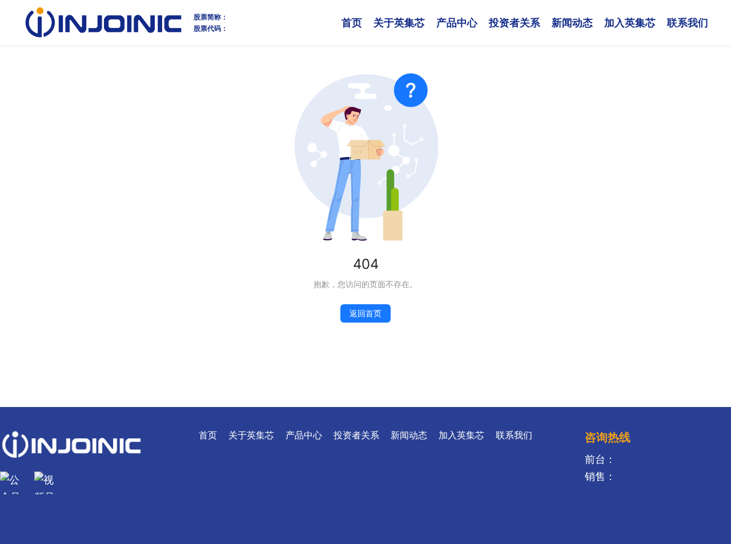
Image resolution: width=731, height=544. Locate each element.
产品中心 (456, 23)
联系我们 (687, 23)
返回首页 (365, 313)
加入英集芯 (630, 23)
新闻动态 (572, 23)
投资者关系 (514, 23)
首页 (352, 23)
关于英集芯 (399, 23)
